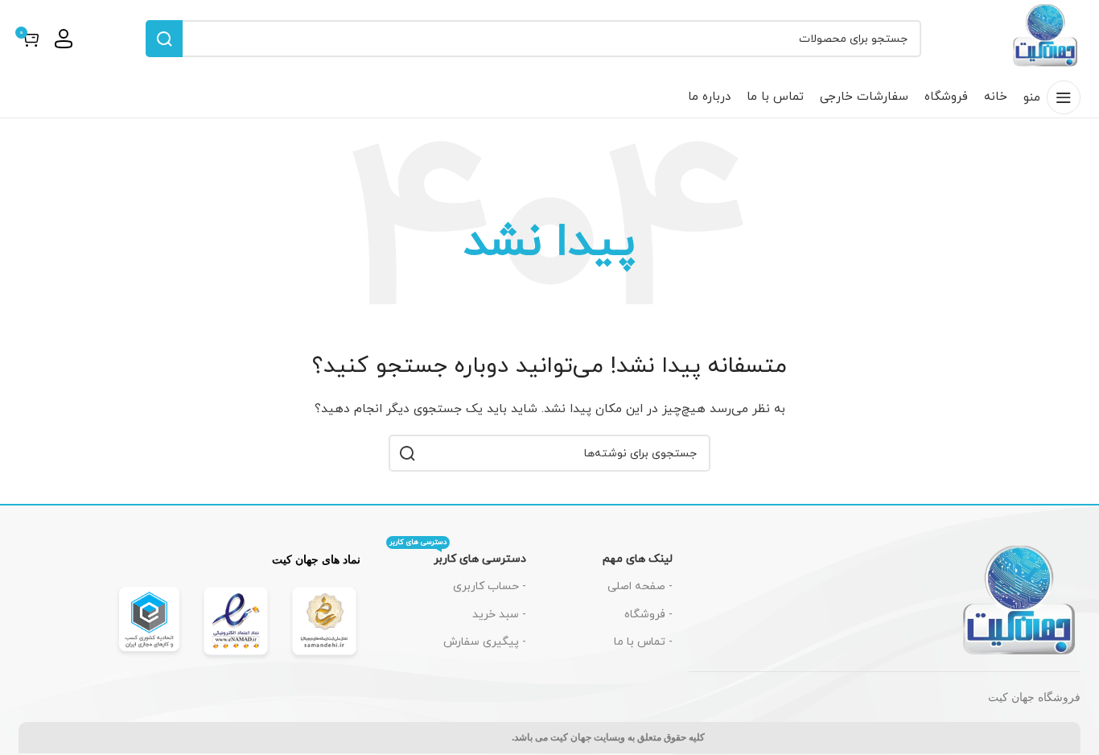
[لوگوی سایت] (1045, 37)
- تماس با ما (643, 642)
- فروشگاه (648, 614)
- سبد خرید (499, 614)
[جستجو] (164, 38)
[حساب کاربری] (63, 39)
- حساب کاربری (489, 586)
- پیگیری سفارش (484, 642)
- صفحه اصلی (640, 586)
